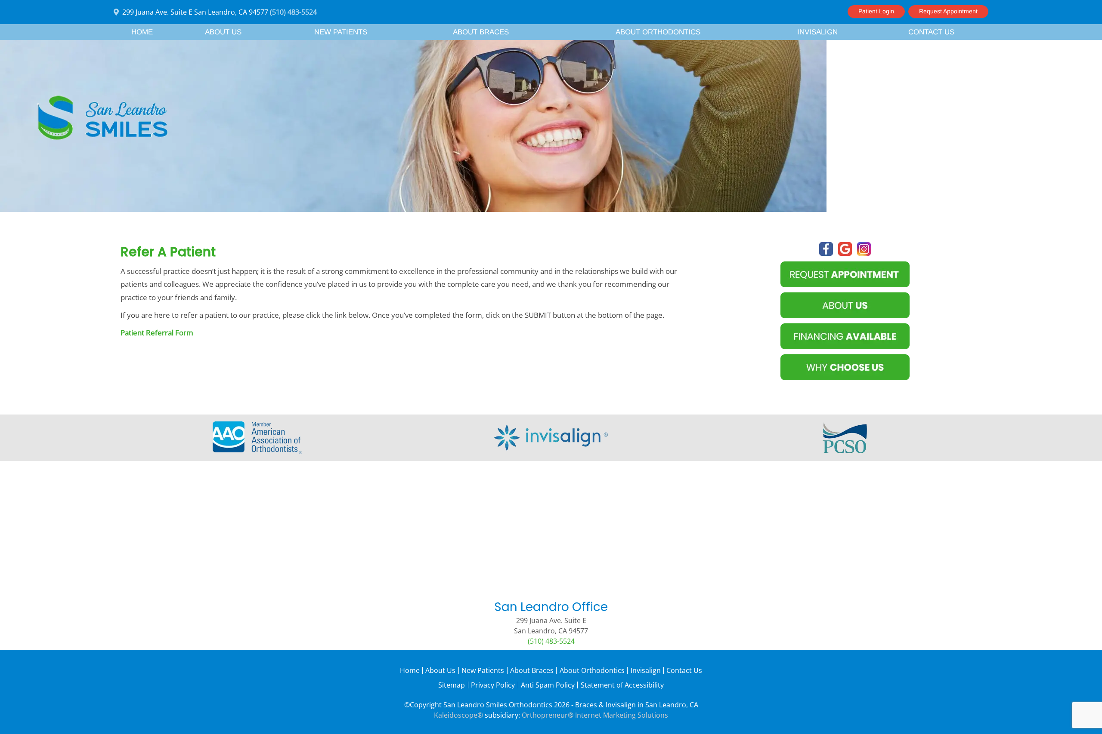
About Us (440, 670)
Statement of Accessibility (622, 685)
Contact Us (684, 670)
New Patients (482, 670)
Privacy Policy (493, 685)
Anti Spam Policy (548, 685)
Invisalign (646, 670)
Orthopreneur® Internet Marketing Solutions (595, 715)
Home (142, 32)
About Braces (532, 670)
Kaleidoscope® (458, 715)
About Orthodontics (592, 670)
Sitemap (451, 685)
